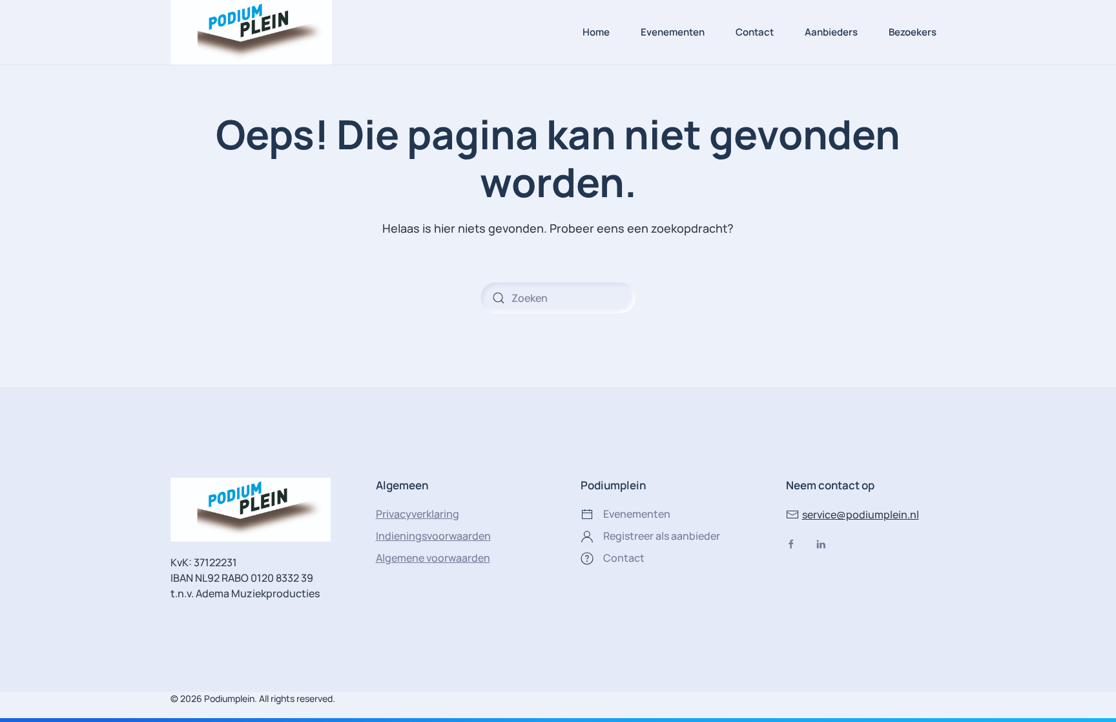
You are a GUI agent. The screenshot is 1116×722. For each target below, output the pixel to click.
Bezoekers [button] (912, 32)
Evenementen (673, 32)
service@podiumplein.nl (860, 514)
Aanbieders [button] (831, 32)
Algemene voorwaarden (433, 558)
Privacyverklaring (417, 514)
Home (596, 32)
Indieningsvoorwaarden (433, 536)
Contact (755, 32)
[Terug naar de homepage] (251, 32)
